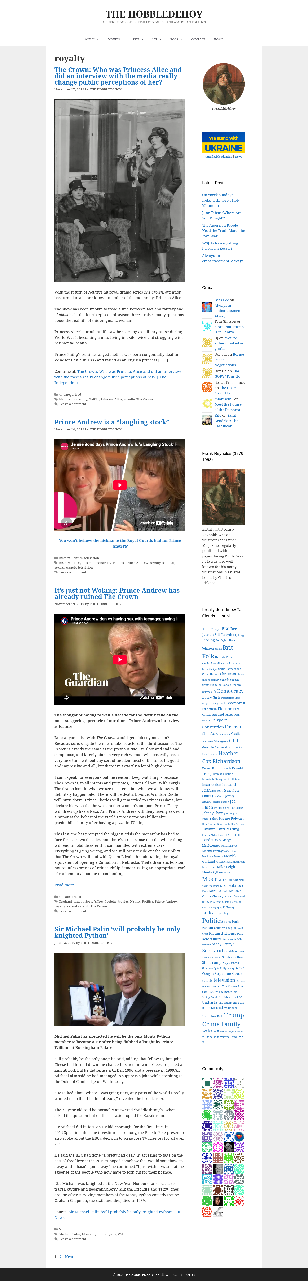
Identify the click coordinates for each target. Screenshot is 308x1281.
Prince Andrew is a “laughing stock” (111, 422)
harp (230, 747)
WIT (136, 39)
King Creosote (238, 824)
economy (236, 703)
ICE (215, 767)
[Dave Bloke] (239, 1114)
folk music (224, 734)
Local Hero (232, 834)
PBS (212, 902)
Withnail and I (229, 1037)
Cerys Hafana (210, 674)
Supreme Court (228, 973)
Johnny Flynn (212, 813)
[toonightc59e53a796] (207, 1104)
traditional (230, 1008)
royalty (129, 399)
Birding (208, 640)
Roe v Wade (229, 939)
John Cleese (236, 807)
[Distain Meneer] (229, 1179)
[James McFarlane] (207, 1093)
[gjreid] (218, 1168)
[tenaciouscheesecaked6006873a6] (218, 1189)
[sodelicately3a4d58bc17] (207, 1125)
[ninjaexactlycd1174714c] (239, 1146)
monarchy (79, 399)
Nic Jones (213, 885)
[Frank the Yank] (239, 1168)
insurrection (211, 784)
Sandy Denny (222, 944)
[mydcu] (239, 1136)
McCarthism (229, 851)
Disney (215, 703)
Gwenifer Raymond (214, 747)
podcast (210, 913)
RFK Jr (229, 928)
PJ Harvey (228, 907)
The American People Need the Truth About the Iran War (223, 230)
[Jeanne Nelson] (229, 1136)
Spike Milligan (221, 968)
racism (207, 928)
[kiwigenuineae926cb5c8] (239, 1125)
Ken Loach (223, 824)
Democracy (230, 690)
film (77, 901)
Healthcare (209, 754)
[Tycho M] (239, 1157)
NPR (231, 891)
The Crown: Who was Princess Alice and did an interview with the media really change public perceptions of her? (118, 75)
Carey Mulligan (209, 669)
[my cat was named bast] (207, 1136)
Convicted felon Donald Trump (221, 685)
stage (232, 968)
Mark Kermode (229, 845)
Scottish (229, 951)
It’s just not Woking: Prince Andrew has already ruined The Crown (117, 593)
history (64, 399)
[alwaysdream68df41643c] (229, 1168)
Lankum (208, 829)
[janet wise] (207, 1211)
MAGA (218, 840)
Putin (236, 921)
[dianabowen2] (229, 1189)
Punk (227, 922)
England (65, 901)
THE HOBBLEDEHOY (154, 14)
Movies (123, 901)
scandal (168, 563)
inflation (235, 779)
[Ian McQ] (207, 1200)
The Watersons (227, 1002)
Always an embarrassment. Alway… (228, 310)
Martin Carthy (212, 851)
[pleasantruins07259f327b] (207, 1157)
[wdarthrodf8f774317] (239, 1104)
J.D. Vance (218, 796)
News (238, 156)
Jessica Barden (221, 801)
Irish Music (217, 790)
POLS (174, 39)
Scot (235, 944)
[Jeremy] (207, 1189)
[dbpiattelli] (218, 1136)
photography (215, 907)
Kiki (218, 415)
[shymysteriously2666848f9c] (239, 1179)
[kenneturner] (229, 1146)
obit (238, 891)
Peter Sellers (222, 901)
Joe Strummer (221, 807)
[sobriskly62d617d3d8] (229, 1104)
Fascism (234, 726)
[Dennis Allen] (207, 1082)
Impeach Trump (223, 774)
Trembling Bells (212, 1016)
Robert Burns (212, 939)
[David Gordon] (218, 1082)
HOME (218, 39)
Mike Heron (209, 867)
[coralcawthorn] (239, 1200)
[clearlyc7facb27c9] (218, 1093)
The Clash (215, 986)
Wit (62, 1229)
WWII (242, 1037)
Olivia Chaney (212, 896)
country (206, 691)
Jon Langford (231, 813)
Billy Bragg (239, 635)
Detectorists (227, 697)
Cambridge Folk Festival (216, 663)
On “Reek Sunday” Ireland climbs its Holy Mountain (221, 200)
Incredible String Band (215, 779)
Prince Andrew (137, 563)
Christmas (228, 674)
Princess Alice (111, 399)
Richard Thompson (226, 933)
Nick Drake (228, 885)
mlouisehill (224, 399)
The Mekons (227, 997)
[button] (99, 39)
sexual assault (65, 567)
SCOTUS (239, 951)
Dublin (223, 703)
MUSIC (90, 39)
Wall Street (220, 1031)
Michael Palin (69, 1234)
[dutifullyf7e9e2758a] (207, 1168)
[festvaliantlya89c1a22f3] (229, 1082)
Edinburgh (209, 709)
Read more (64, 884)
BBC (225, 628)
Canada (235, 663)
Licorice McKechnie (212, 835)
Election (225, 708)
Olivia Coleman (233, 896)
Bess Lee (222, 299)
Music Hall (225, 880)
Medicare (207, 856)
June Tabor (210, 819)
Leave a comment (72, 404)
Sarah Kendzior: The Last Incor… (226, 420)
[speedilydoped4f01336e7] (207, 1114)
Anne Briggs (211, 629)
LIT (154, 39)
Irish (206, 790)
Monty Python (93, 1234)
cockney (215, 679)
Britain (218, 648)
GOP (234, 740)
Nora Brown (218, 890)
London (208, 839)
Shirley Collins (232, 957)
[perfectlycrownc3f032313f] (239, 1082)
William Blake (210, 1036)
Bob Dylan (222, 640)
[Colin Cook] (218, 1211)
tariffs (207, 980)
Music (209, 878)
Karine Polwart (231, 818)
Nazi (235, 880)
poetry (223, 913)
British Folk (223, 657)
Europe (229, 714)
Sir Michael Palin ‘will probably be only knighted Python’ (117, 932)
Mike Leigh (226, 867)
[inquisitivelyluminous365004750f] (229, 1200)
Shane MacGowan (211, 957)
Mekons (218, 856)
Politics (77, 558)
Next (71, 1256)
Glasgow (221, 741)
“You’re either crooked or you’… (229, 343)
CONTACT (198, 39)
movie (227, 872)
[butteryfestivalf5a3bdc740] (218, 1114)
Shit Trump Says (216, 962)
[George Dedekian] (229, 1125)
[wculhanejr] (218, 1157)
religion (219, 928)
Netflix (94, 399)
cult (213, 692)
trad (219, 1007)
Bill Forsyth (223, 634)
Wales (207, 1031)
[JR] (218, 1179)
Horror (206, 768)
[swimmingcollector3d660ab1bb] (218, 1125)
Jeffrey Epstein (82, 563)
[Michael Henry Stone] (218, 1146)
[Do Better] (218, 1104)
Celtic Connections (229, 669)
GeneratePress (184, 1274)
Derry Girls (211, 697)
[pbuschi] (239, 1093)
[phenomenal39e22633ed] (207, 1146)
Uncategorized (70, 394)
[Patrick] (207, 1179)
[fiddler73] (218, 1200)
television (91, 558)
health (238, 747)
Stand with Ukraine (218, 156)
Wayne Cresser (235, 1031)
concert (234, 679)
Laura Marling (227, 829)
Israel (228, 790)
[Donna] (229, 1157)
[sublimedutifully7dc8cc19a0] (229, 1093)
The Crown (144, 399)
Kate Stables (209, 824)
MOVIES (114, 39)
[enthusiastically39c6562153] (229, 1114)
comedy (224, 679)
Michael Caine (223, 861)
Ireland (229, 784)
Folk (213, 733)
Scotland (212, 950)
